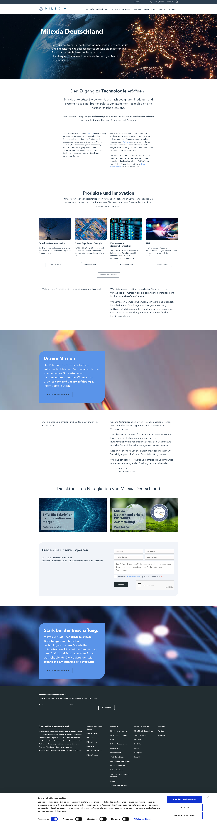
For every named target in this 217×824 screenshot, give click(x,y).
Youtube (161, 735)
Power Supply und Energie (120, 761)
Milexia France (92, 733)
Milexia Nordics (92, 755)
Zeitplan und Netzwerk (118, 785)
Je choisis (184, 807)
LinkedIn (161, 727)
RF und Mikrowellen (117, 766)
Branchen (137, 9)
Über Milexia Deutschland (143, 731)
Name (41, 704)
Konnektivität (115, 748)
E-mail (71, 704)
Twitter (161, 731)
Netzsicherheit (115, 752)
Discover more (55, 264)
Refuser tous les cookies (184, 815)
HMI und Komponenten (118, 744)
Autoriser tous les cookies (184, 799)
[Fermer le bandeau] (208, 797)
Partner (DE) (162, 9)
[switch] (78, 819)
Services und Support (123, 9)
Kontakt (170, 2)
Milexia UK (90, 746)
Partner (91, 134)
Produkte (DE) (149, 9)
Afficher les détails (142, 819)
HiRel (112, 740)
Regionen (172, 9)
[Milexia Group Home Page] (52, 8)
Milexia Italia (91, 738)
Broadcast (114, 727)
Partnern (126, 142)
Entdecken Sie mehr (108, 275)
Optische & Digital (117, 757)
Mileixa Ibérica (92, 742)
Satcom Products (116, 770)
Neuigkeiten (159, 2)
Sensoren (113, 781)
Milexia (94, 9)
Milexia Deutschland (94, 751)
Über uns (108, 9)
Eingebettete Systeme (118, 731)
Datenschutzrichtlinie (134, 577)
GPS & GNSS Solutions (118, 735)
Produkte (137, 744)
